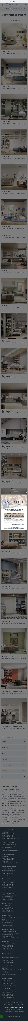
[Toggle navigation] (26, 5)
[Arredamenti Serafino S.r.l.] (14, 5)
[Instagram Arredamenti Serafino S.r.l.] (14, 1)
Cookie (11, 1007)
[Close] (26, 493)
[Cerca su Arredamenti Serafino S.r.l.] (2, 5)
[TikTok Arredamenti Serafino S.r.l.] (17, 1)
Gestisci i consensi (18, 1007)
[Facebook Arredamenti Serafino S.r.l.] (10, 1)
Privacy (6, 1007)
